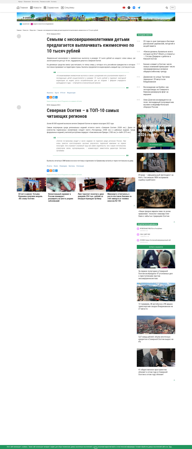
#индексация (71, 93)
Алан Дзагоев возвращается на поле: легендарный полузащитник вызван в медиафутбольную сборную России (158, 103)
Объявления (27, 1)
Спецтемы (69, 7)
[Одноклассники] (51, 97)
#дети (57, 93)
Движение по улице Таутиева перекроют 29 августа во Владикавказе (156, 79)
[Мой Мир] (56, 97)
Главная (24, 7)
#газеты (49, 166)
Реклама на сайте (45, 1)
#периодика (63, 166)
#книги (56, 166)
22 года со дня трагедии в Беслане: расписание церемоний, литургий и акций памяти (159, 43)
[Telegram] (53, 97)
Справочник (53, 7)
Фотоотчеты (35, 1)
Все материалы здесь (156, 144)
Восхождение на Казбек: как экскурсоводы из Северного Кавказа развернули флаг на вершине (156, 90)
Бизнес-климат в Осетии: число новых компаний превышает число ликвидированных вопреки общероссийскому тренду (159, 68)
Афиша (20, 1)
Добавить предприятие (156, 247)
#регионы (72, 166)
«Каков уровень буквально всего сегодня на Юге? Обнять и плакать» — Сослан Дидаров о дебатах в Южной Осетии (159, 55)
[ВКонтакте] (48, 97)
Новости (37, 7)
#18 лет (63, 93)
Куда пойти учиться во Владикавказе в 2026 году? (154, 130)
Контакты (53, 1)
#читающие (80, 166)
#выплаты (50, 93)
